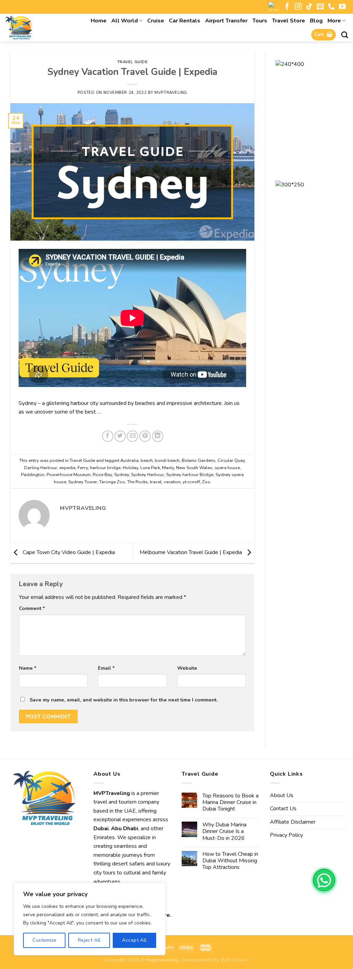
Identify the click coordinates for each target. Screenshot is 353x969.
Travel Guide (132, 62)
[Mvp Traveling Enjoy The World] (36, 27)
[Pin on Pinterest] (145, 436)
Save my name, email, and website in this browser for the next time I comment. (124, 699)
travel (156, 482)
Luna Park (150, 468)
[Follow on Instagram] (298, 7)
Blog (316, 21)
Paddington (32, 475)
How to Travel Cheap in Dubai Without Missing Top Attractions (230, 861)
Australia (129, 460)
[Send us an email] (320, 7)
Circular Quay (231, 460)
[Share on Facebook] (107, 436)
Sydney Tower (82, 482)
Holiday (130, 468)
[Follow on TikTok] (309, 7)
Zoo (206, 482)
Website (187, 668)
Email (106, 668)
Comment (32, 608)
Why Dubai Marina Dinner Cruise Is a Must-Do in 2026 (224, 832)
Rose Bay (102, 475)
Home (99, 21)
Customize (44, 940)
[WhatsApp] (324, 880)
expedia (67, 468)
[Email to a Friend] (132, 436)
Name (28, 668)
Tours (259, 21)
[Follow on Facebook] (287, 7)
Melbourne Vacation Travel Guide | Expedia (191, 552)
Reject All (89, 940)
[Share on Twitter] (120, 436)
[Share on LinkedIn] (157, 436)
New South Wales (194, 468)
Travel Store (288, 21)
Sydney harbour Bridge (189, 475)
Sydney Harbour (147, 475)
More (334, 21)
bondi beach (167, 460)
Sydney (121, 475)
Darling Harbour (40, 468)
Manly (168, 468)
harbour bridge (105, 468)
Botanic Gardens (198, 460)
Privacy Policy (286, 835)
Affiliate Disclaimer (292, 822)
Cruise (155, 21)
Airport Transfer (226, 21)
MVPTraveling (170, 92)
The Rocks (137, 482)
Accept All (134, 940)
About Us (281, 795)
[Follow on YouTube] (342, 7)
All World (124, 21)
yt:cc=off (191, 482)
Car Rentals (184, 21)
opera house (227, 468)
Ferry (83, 468)
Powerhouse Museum (69, 475)
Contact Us (283, 808)
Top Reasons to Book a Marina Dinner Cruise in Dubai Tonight (230, 803)
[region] (89, 919)
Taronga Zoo (112, 482)
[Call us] (331, 7)
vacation (172, 482)
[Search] (344, 34)
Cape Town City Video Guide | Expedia (68, 552)
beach (147, 460)
